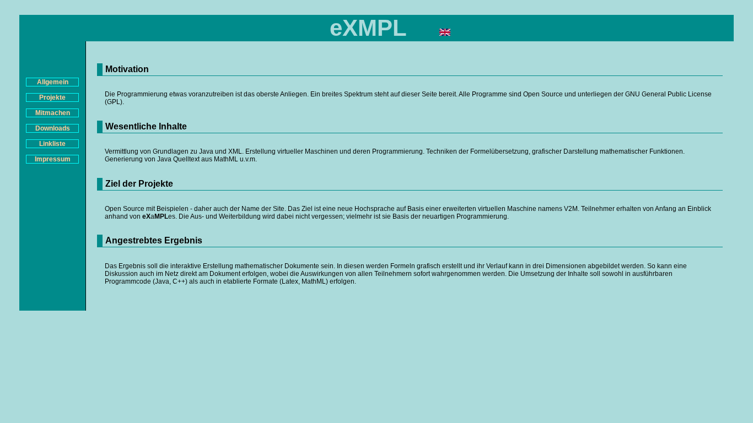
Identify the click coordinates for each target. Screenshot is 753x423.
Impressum (53, 159)
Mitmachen (52, 113)
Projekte (52, 97)
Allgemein (52, 82)
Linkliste (52, 144)
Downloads (52, 128)
